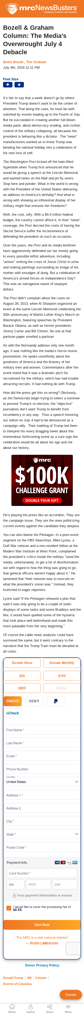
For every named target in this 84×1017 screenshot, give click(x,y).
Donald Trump (13, 977)
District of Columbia (17, 984)
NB (29, 977)
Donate (70, 995)
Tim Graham (36, 62)
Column (40, 977)
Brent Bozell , (14, 62)
